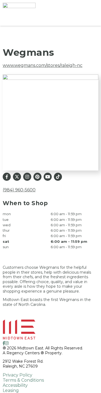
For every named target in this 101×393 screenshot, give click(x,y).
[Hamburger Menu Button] (88, 13)
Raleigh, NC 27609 (20, 366)
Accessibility (15, 385)
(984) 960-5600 (19, 189)
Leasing (11, 390)
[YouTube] (48, 177)
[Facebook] (7, 177)
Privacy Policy (17, 375)
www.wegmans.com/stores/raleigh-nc (42, 65)
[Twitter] (17, 177)
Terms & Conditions (23, 380)
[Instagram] (27, 177)
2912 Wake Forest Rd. (23, 361)
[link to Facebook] (4, 343)
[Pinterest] (37, 177)
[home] (37, 13)
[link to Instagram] (7, 343)
